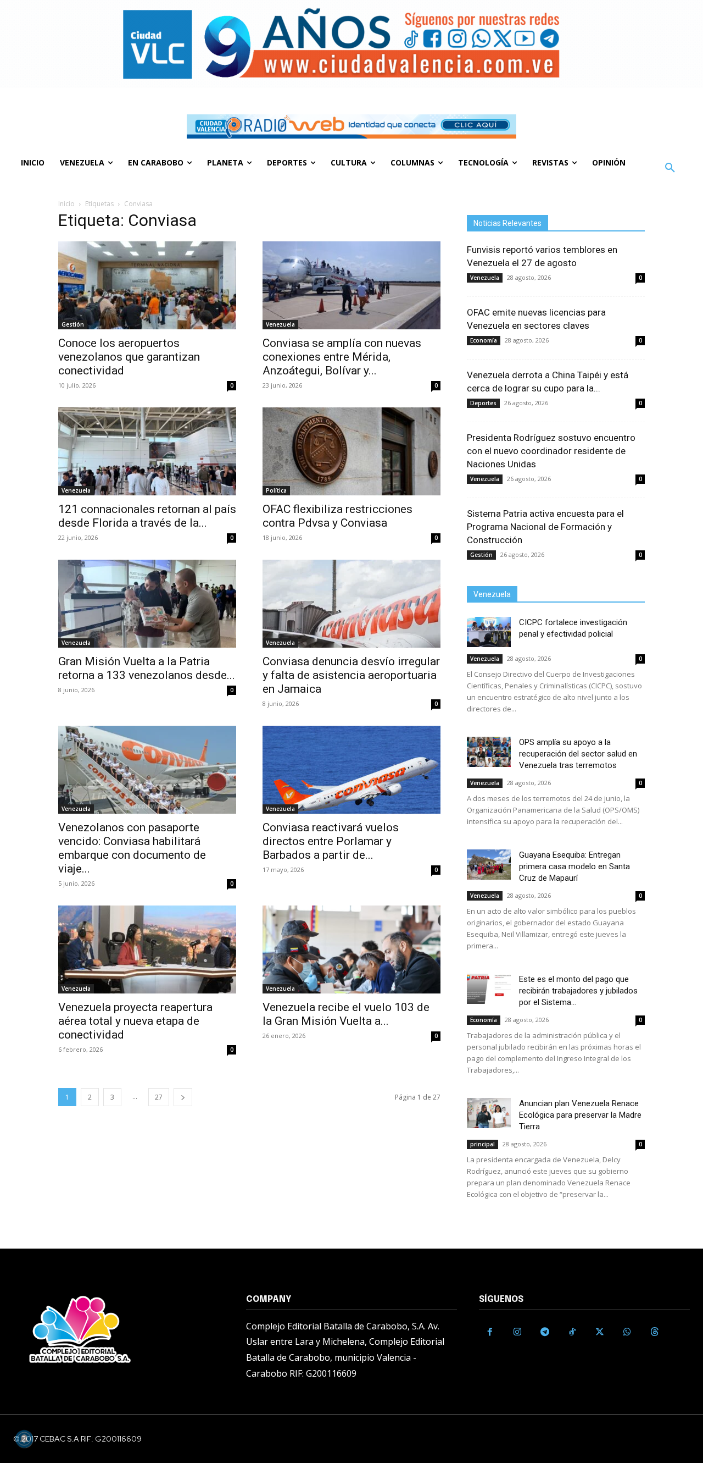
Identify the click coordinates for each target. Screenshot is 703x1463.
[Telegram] (545, 1332)
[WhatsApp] (627, 1332)
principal (482, 1144)
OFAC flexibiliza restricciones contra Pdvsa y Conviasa (337, 516)
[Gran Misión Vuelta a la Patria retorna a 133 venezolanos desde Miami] (147, 604)
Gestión (73, 324)
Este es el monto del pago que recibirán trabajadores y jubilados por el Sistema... (578, 990)
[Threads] (655, 1332)
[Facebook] (490, 1332)
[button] (670, 168)
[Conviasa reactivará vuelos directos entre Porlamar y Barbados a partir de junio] (351, 770)
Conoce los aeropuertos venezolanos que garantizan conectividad (129, 356)
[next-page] (183, 1097)
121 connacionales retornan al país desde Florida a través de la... (147, 516)
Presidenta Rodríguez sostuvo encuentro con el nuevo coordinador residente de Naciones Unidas (551, 451)
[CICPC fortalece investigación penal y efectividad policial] (489, 632)
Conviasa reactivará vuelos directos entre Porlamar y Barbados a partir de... (331, 841)
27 (159, 1097)
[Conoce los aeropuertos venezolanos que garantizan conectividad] (147, 285)
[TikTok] (572, 1332)
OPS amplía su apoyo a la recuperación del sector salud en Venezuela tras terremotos (578, 753)
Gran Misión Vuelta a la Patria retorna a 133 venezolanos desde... (146, 668)
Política (276, 490)
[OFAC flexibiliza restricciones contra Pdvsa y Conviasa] (351, 451)
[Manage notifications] (24, 1439)
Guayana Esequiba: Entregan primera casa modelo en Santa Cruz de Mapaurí (574, 866)
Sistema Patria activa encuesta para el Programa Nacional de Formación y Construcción (545, 526)
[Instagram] (517, 1332)
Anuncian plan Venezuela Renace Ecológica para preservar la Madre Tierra (580, 1114)
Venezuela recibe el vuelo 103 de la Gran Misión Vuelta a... (346, 1014)
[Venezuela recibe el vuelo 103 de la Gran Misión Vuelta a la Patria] (351, 949)
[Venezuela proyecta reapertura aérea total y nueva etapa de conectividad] (147, 949)
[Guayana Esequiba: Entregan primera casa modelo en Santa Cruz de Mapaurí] (489, 864)
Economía (483, 340)
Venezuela (280, 324)
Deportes (483, 403)
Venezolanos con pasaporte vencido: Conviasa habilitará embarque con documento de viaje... (132, 848)
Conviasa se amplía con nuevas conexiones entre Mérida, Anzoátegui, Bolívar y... (342, 356)
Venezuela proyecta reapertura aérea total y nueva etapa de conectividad (135, 1021)
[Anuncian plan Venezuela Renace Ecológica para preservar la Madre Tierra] (489, 1113)
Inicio (66, 203)
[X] (600, 1332)
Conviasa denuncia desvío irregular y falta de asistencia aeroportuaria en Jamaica (351, 675)
